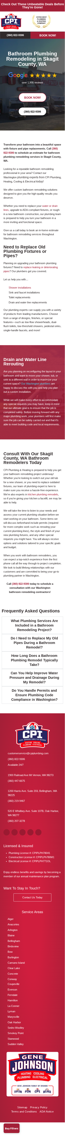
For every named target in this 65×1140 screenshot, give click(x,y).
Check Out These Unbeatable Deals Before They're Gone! (32, 5)
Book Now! (47, 35)
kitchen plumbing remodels (43, 494)
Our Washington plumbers (35, 383)
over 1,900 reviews (32, 82)
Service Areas (32, 912)
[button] (60, 21)
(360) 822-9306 (20, 583)
